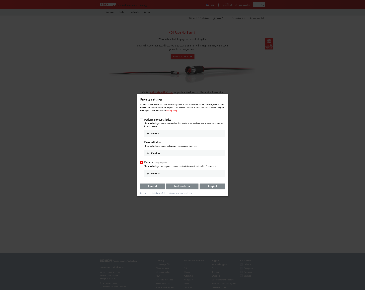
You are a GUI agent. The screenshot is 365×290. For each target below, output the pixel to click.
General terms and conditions (180, 193)
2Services (155, 173)
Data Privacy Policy (159, 193)
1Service (155, 133)
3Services (155, 153)
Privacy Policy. (172, 110)
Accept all (212, 186)
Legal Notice (145, 193)
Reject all (152, 186)
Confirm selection (182, 186)
